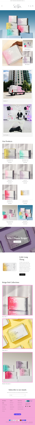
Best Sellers (27, 64)
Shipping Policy (20, 402)
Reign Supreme (25, 221)
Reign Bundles (27, 49)
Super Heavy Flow (9, 200)
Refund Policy (20, 404)
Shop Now (5, 100)
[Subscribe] (25, 395)
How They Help (17, 241)
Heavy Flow (25, 180)
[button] (2, 6)
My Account (11, 402)
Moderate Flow (10, 180)
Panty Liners (4, 350)
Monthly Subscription (6, 383)
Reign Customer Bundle (10, 221)
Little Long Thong (25, 200)
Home (3, 402)
